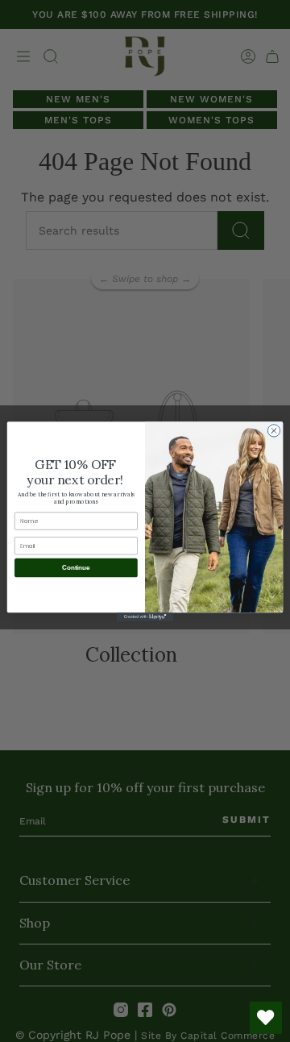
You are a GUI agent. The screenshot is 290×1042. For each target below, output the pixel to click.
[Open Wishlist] (266, 1018)
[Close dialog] (273, 430)
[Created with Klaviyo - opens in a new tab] (145, 616)
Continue (75, 567)
